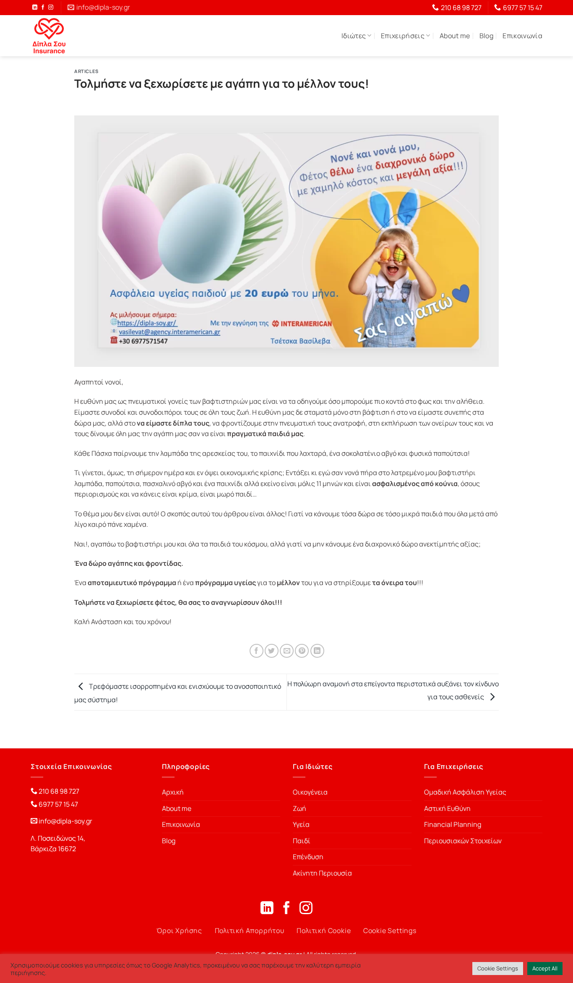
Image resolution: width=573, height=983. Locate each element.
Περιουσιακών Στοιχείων (463, 840)
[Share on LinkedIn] (317, 651)
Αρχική (173, 792)
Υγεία (301, 824)
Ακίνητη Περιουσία (322, 873)
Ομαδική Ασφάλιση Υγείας (465, 792)
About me (455, 35)
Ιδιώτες (353, 35)
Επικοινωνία (522, 35)
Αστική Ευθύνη (447, 808)
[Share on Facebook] (256, 651)
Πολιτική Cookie (324, 930)
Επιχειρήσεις (403, 35)
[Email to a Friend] (287, 651)
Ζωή (299, 808)
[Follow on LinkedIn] (34, 7)
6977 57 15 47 (57, 804)
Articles (86, 71)
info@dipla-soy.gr (65, 821)
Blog (486, 35)
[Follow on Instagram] (50, 7)
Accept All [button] (544, 968)
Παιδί (301, 840)
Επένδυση (308, 856)
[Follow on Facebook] (42, 7)
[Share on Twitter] (272, 651)
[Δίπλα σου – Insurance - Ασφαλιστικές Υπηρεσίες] (49, 35)
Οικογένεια (310, 792)
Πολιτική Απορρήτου (249, 930)
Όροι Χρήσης (179, 930)
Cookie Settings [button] (497, 968)
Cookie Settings (390, 930)
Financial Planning (452, 824)
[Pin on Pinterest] (302, 651)
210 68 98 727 (58, 791)
